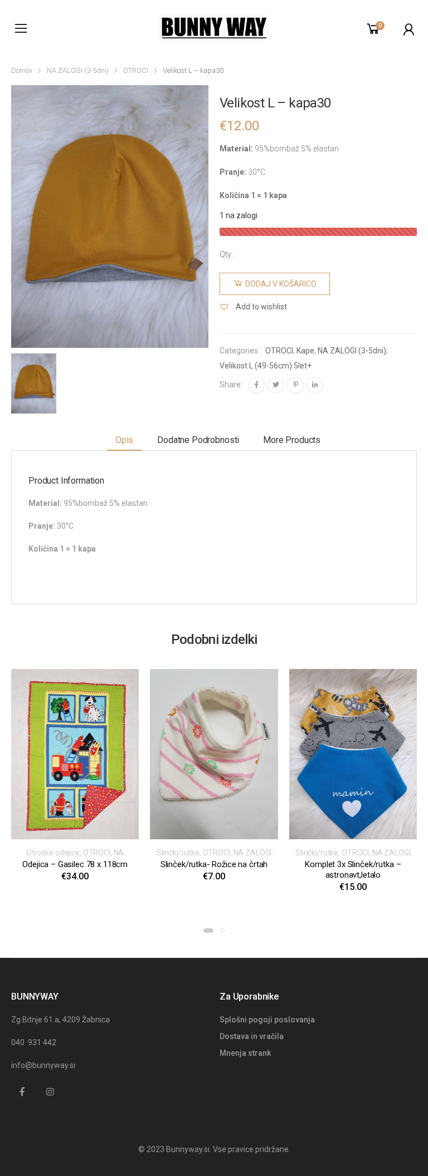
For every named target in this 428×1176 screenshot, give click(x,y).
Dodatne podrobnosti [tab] (198, 440)
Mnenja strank (245, 1053)
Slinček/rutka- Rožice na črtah (214, 864)
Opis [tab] (124, 440)
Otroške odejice (53, 852)
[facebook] (22, 1092)
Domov (21, 70)
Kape (305, 350)
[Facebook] (256, 385)
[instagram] (50, 1092)
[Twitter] (276, 385)
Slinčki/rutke (178, 852)
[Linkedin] (315, 385)
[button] (208, 931)
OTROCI (135, 70)
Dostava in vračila (252, 1036)
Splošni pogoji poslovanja (267, 1019)
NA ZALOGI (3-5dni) (78, 70)
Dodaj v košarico (281, 283)
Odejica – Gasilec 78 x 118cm (75, 864)
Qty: (226, 254)
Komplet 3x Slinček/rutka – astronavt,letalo (353, 869)
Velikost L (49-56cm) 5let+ (266, 365)
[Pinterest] (295, 385)
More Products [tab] (291, 440)
